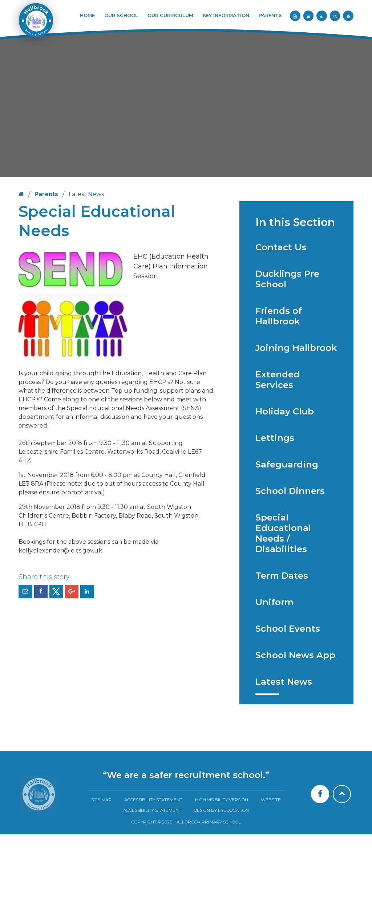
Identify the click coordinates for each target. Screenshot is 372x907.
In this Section (295, 222)
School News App (295, 655)
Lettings (274, 438)
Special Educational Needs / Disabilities (283, 533)
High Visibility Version (221, 799)
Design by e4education (221, 810)
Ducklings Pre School (287, 278)
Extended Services (277, 379)
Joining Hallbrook (296, 348)
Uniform (274, 602)
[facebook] (320, 794)
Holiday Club (284, 411)
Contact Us (280, 247)
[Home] (38, 794)
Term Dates (281, 575)
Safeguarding (286, 464)
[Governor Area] (308, 16)
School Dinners (290, 491)
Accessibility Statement (153, 799)
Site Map (101, 799)
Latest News (283, 681)
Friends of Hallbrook (278, 316)
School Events (287, 628)
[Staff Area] (295, 16)
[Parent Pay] (321, 16)
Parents (46, 194)
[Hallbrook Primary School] (35, 24)
